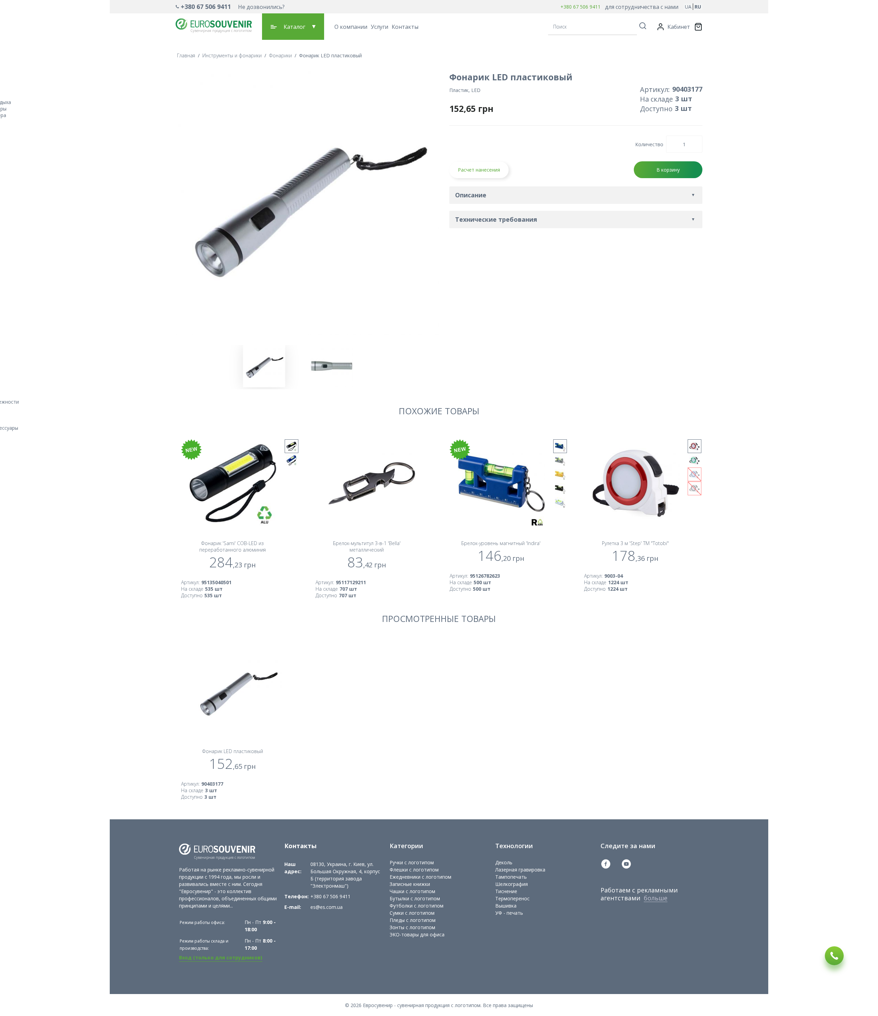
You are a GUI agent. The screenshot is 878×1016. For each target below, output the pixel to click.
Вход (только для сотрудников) (220, 957)
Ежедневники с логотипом (420, 877)
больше (655, 898)
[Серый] (560, 460)
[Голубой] (694, 474)
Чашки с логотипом (412, 891)
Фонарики (280, 55)
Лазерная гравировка (520, 869)
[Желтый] (560, 474)
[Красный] (694, 446)
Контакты (405, 27)
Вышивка (506, 905)
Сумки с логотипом (412, 913)
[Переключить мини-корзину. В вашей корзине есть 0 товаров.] (698, 27)
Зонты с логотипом (412, 927)
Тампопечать (511, 877)
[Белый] (560, 502)
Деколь (503, 862)
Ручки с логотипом (412, 862)
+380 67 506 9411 (206, 6)
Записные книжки (410, 884)
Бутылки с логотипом (415, 898)
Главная (186, 55)
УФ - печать (509, 913)
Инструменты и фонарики (232, 55)
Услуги (379, 27)
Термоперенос (512, 898)
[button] (230, 6)
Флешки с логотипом (414, 869)
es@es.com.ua (326, 907)
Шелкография (511, 884)
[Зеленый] (694, 460)
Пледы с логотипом (413, 920)
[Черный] (291, 446)
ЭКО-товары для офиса (417, 934)
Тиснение (506, 891)
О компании (350, 27)
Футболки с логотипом (416, 905)
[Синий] (291, 460)
